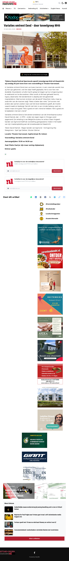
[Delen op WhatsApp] (31, 197)
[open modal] (66, 3)
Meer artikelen (34, 538)
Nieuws (8, 8)
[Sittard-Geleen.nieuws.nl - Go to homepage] (7, 553)
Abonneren (57, 171)
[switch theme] (62, 3)
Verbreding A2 (33, 8)
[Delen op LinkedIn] (36, 197)
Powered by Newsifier (34, 557)
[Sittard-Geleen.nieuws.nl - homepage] (9, 3)
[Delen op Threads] (40, 197)
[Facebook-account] (34, 553)
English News (55, 8)
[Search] (59, 3)
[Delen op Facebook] (45, 197)
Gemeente (21, 8)
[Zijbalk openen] (3, 9)
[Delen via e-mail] (64, 197)
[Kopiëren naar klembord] (59, 197)
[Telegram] (54, 197)
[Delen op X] (50, 197)
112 (15, 8)
